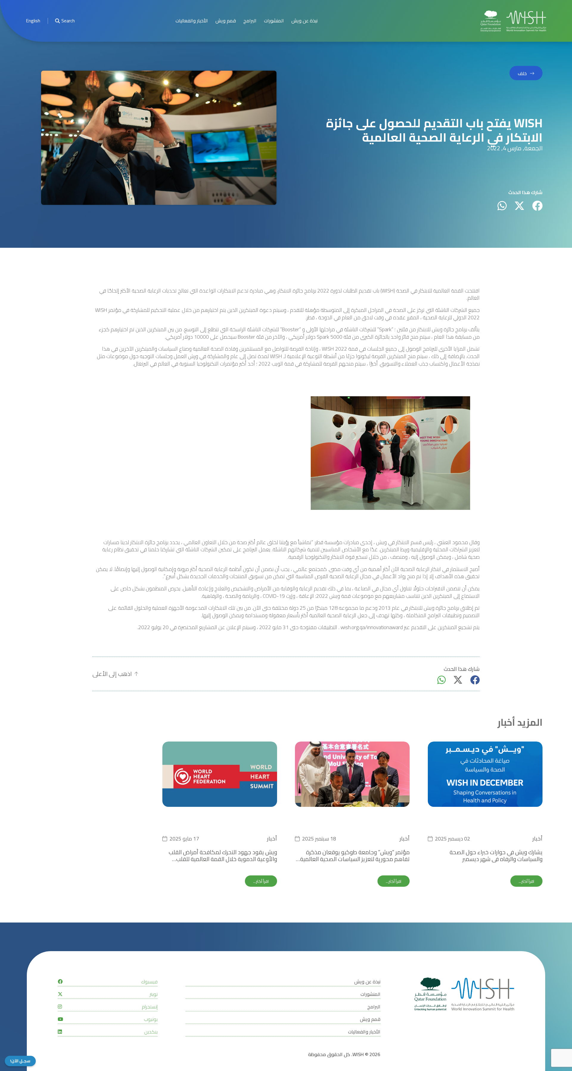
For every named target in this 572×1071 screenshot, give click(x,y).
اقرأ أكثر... (526, 881)
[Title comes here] (513, 21)
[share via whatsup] (502, 205)
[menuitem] (33, 21)
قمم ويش (225, 21)
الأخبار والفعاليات (191, 21)
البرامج (250, 21)
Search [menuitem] (68, 21)
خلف (522, 73)
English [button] (33, 21)
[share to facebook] (537, 205)
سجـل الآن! (20, 1061)
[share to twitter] (519, 205)
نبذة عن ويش (304, 21)
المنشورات (274, 21)
